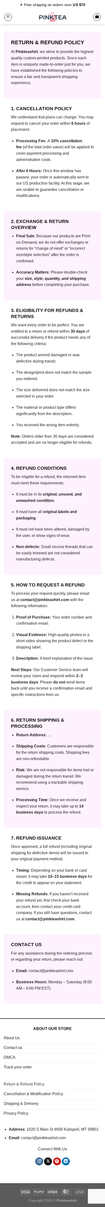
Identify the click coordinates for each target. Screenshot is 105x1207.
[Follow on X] (48, 1161)
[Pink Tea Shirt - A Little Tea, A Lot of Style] (52, 17)
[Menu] (8, 17)
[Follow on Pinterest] (57, 1161)
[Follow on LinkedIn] (66, 1161)
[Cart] (97, 17)
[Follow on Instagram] (39, 1161)
